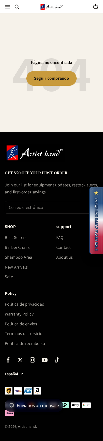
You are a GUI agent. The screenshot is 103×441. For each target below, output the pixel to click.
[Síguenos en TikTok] (57, 360)
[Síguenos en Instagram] (32, 360)
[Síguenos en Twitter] (20, 360)
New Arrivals (16, 267)
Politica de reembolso (25, 343)
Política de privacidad (24, 304)
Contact (63, 247)
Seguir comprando (51, 78)
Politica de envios (21, 324)
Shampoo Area (18, 257)
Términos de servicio (24, 333)
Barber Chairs (17, 247)
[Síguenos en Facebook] (8, 360)
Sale (9, 276)
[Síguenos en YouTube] (44, 360)
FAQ (60, 237)
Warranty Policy (19, 314)
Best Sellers (15, 237)
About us (64, 257)
